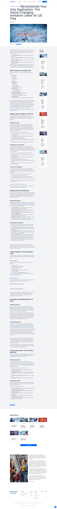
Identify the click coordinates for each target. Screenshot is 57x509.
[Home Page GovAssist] (13, 1)
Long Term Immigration (24, 493)
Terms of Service (36, 494)
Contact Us (44, 1)
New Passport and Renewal (24, 495)
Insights (30, 1)
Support (33, 1)
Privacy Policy (37, 495)
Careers (31, 494)
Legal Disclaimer (36, 497)
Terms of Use (37, 492)
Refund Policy (37, 498)
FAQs (31, 493)
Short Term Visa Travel (24, 492)
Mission (31, 492)
